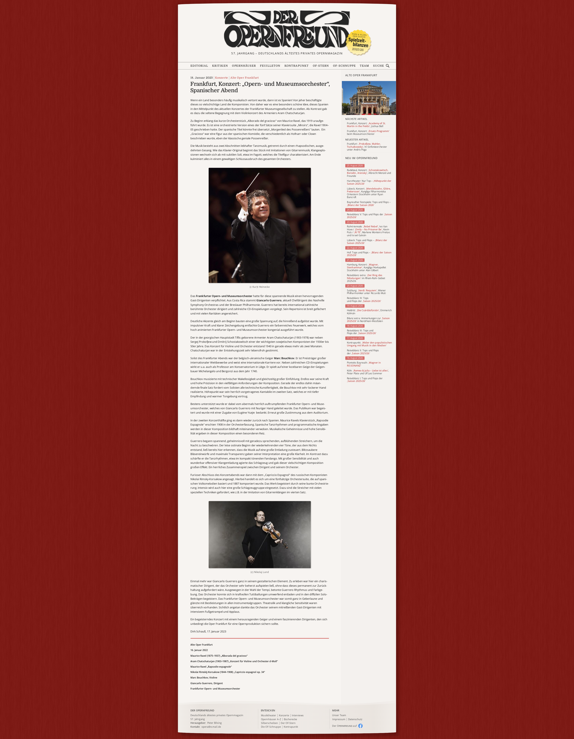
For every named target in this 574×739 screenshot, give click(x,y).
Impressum (338, 719)
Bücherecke (290, 719)
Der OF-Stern (288, 723)
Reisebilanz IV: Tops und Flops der (364, 300)
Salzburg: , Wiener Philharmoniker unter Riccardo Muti (366, 292)
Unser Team (339, 715)
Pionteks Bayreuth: (364, 364)
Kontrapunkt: (369, 344)
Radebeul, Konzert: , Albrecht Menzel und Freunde (369, 173)
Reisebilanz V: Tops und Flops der (369, 216)
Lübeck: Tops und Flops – (367, 242)
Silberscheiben (269, 723)
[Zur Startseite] (287, 29)
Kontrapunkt (296, 65)
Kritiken (220, 65)
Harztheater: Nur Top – (369, 182)
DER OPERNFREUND (202, 710)
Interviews (298, 715)
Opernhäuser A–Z (271, 719)
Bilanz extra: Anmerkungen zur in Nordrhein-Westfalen (368, 320)
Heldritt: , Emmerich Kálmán (369, 312)
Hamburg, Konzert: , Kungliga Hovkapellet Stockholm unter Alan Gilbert (366, 267)
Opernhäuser (244, 65)
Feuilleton (270, 65)
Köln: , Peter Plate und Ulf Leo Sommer (368, 372)
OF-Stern (321, 65)
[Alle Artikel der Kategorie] (369, 98)
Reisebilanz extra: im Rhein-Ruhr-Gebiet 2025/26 (366, 278)
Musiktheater (268, 715)
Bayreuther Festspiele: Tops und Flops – (369, 203)
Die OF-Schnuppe (271, 727)
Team (364, 65)
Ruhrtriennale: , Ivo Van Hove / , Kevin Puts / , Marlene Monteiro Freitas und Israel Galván (368, 231)
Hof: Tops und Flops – (369, 254)
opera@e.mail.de (211, 726)
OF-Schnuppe (344, 65)
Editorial (199, 65)
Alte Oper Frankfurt (244, 77)
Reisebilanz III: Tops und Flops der (361, 332)
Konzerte (221, 77)
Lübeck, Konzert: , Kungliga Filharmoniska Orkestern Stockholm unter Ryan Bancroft (369, 193)
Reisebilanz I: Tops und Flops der (365, 380)
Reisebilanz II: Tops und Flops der (363, 352)
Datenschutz (355, 719)
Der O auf (344, 725)
